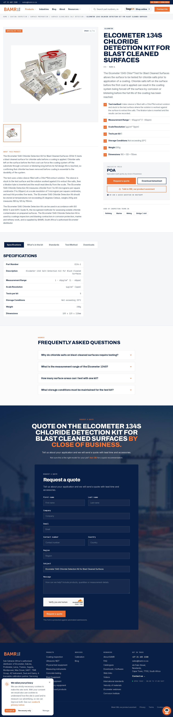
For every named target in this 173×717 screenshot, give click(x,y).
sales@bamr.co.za (29, 2)
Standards (54, 245)
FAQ (105, 661)
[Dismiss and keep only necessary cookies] (49, 682)
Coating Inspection (18, 17)
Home (5, 17)
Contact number (50, 537)
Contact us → (138, 676)
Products (29, 9)
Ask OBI (93, 457)
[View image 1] (12, 133)
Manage (46, 711)
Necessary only (24, 711)
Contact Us (162, 9)
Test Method (71, 245)
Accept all (10, 711)
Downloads (88, 245)
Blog (54, 9)
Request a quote (121, 181)
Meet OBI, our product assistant (123, 707)
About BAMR (109, 657)
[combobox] (108, 9)
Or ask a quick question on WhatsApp (126, 195)
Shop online (141, 9)
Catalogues (109, 665)
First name (48, 497)
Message (47, 577)
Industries (44, 9)
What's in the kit (35, 245)
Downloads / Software (113, 669)
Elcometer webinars (112, 689)
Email (46, 524)
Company (47, 510)
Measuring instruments (56, 669)
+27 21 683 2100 (10, 2)
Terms (151, 707)
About (62, 9)
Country (92, 537)
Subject (47, 563)
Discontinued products (56, 689)
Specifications (14, 245)
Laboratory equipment (56, 685)
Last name (93, 497)
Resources (108, 652)
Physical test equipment (56, 665)
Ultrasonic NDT (53, 661)
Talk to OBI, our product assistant (138, 189)
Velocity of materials (113, 685)
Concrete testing (53, 673)
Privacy (142, 707)
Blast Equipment (53, 677)
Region (46, 550)
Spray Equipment (53, 681)
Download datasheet (152, 181)
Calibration (79, 657)
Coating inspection (54, 657)
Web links (108, 673)
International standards (114, 681)
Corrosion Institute (112, 693)
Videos (107, 677)
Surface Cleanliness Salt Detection (67, 17)
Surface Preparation (39, 17)
